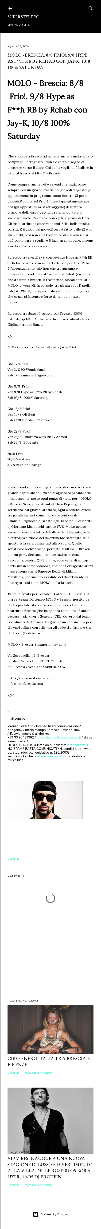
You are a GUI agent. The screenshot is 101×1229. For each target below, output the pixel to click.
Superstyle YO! (24, 17)
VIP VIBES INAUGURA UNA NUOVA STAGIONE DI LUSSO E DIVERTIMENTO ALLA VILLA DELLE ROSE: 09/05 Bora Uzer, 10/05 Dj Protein (50, 1167)
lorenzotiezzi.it (77, 745)
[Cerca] (90, 7)
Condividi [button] (14, 858)
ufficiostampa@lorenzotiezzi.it (59, 737)
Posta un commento (38, 1072)
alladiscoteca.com (50, 756)
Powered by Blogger (54, 1214)
